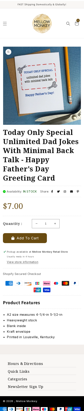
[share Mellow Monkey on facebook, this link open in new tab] (52, 191)
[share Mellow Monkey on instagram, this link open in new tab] (65, 191)
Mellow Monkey (26, 401)
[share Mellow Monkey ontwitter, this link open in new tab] (58, 191)
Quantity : (12, 223)
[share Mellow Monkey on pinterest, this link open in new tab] (78, 191)
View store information (22, 262)
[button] (5, 23)
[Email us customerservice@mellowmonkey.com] (71, 191)
